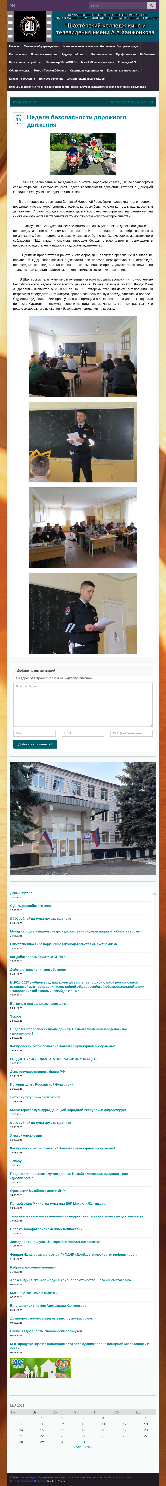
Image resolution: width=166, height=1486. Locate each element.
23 (62, 1436)
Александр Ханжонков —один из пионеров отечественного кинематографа (70, 1280)
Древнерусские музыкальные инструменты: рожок (51, 1318)
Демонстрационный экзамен (86, 78)
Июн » (87, 1447)
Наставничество (101, 54)
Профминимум (126, 54)
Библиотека (147, 54)
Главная (14, 46)
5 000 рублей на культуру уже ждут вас (40, 918)
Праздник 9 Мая (27, 101)
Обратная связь (19, 70)
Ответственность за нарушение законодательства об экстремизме (64, 944)
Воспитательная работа (24, 62)
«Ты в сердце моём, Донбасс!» (129, 101)
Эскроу (16, 1016)
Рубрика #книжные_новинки (33, 1267)
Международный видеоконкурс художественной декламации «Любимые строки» (75, 931)
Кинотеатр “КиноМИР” (60, 62)
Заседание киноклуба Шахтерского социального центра (55, 1242)
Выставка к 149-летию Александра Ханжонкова (48, 1305)
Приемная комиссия (44, 54)
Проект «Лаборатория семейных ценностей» (46, 1229)
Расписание (17, 54)
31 (83, 1441)
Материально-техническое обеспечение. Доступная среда (100, 46)
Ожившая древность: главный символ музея (46, 1331)
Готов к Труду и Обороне (50, 70)
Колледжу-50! (127, 62)
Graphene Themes (57, 1481)
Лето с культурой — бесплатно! (35, 1097)
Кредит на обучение (22, 78)
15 (42, 1430)
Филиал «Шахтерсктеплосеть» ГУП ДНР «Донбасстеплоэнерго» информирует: (73, 1254)
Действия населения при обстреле (38, 969)
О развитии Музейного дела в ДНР (37, 1191)
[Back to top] (157, 1477)
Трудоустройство (73, 54)
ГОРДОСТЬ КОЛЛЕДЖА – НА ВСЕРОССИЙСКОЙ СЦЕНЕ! (55, 1059)
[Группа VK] (12, 4)
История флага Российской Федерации (41, 1084)
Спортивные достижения (86, 70)
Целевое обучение (51, 78)
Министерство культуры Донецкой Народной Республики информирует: (68, 1110)
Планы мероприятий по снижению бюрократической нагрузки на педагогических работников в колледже (77, 86)
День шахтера (21, 893)
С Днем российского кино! (31, 906)
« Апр (78, 1447)
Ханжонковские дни (26, 1135)
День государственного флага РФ (37, 1071)
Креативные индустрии (122, 70)
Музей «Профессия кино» (97, 62)
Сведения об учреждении (40, 46)
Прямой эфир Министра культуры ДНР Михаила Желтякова (57, 1203)
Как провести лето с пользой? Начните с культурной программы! (62, 1046)
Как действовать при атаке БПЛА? (37, 957)
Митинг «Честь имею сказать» (34, 1293)
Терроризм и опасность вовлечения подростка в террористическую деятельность (76, 1216)
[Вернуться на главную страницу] (83, 26)
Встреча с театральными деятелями (39, 1003)
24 (83, 1436)
